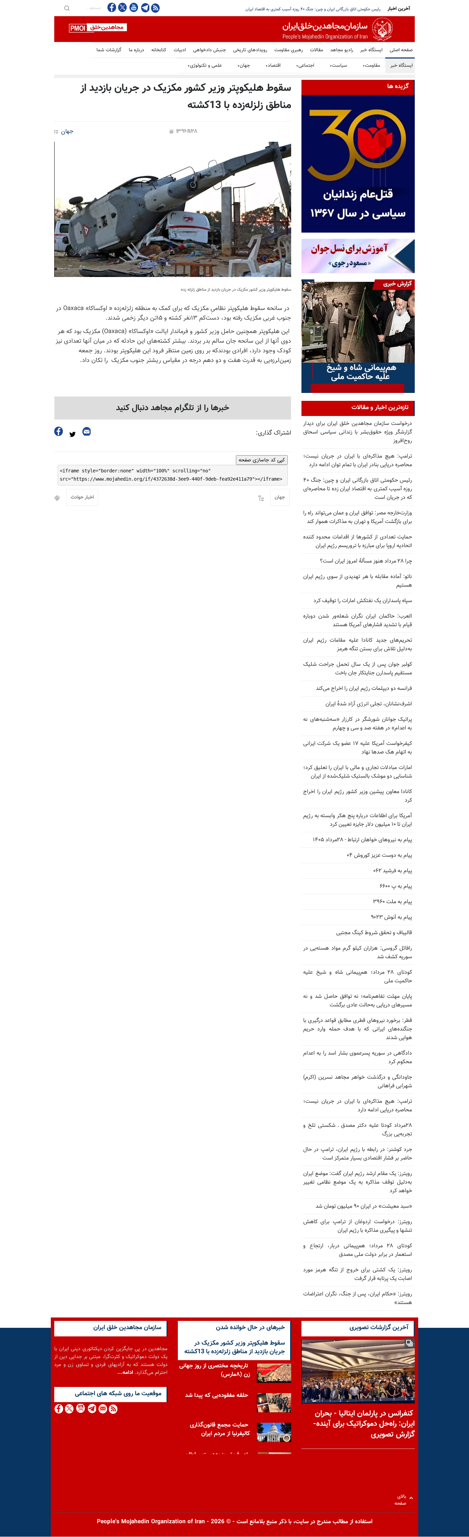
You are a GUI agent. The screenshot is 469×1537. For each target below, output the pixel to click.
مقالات (316, 50)
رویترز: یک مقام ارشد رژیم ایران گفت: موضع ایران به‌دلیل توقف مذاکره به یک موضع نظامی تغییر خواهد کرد (357, 1182)
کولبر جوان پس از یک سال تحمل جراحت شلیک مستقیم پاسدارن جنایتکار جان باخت (357, 668)
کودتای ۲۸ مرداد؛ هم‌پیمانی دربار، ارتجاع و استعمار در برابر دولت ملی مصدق (357, 1250)
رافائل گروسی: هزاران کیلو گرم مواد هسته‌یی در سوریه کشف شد (357, 952)
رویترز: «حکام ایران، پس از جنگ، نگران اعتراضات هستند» (357, 1298)
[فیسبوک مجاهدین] (111, 7)
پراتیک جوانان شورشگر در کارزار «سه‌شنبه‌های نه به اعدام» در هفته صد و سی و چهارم (357, 724)
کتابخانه (159, 50)
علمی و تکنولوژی (204, 66)
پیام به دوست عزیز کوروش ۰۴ (379, 855)
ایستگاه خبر (371, 50)
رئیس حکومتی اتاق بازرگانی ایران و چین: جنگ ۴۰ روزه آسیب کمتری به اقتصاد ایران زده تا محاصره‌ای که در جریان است (357, 489)
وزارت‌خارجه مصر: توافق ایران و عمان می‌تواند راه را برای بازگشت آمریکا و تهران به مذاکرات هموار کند (357, 517)
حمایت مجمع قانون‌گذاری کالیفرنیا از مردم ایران (220, 1429)
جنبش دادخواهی (209, 50)
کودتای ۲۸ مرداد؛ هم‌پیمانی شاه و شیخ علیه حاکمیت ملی (357, 976)
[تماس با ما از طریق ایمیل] (102, 1409)
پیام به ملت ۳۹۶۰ (392, 902)
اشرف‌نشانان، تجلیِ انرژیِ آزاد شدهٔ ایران (368, 704)
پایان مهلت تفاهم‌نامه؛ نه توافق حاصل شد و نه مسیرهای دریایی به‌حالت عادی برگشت (357, 1001)
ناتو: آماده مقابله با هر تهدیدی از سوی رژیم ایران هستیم (357, 581)
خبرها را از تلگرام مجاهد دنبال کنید (172, 408)
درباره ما (136, 50)
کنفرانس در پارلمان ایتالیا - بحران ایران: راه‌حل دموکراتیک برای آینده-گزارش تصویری (364, 1424)
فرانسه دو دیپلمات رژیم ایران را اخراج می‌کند (364, 688)
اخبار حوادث (82, 497)
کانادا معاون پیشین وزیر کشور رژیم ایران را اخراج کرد (357, 796)
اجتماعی (305, 66)
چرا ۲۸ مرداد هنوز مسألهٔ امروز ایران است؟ (366, 561)
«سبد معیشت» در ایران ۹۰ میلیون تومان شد (364, 1206)
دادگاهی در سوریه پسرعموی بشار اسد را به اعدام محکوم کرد (357, 1057)
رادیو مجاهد (341, 50)
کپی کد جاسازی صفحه (262, 460)
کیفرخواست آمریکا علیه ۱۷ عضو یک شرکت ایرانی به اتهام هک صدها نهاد (357, 748)
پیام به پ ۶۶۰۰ (396, 886)
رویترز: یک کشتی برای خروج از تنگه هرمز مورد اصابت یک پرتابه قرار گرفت (357, 1274)
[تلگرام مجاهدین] (144, 7)
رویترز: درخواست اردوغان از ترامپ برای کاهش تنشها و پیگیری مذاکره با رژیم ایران (357, 1226)
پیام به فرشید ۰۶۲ (392, 871)
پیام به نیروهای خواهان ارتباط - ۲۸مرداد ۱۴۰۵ (362, 840)
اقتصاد (273, 66)
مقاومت (371, 66)
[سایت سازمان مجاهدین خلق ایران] (234, 29)
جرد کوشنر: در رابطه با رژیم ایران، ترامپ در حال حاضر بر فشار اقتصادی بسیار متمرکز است (357, 1154)
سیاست (338, 66)
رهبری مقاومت (288, 50)
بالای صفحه (402, 1498)
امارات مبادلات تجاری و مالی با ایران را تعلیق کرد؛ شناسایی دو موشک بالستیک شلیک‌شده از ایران (357, 772)
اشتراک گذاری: (273, 433)
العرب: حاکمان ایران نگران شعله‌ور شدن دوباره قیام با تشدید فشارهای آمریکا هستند (357, 620)
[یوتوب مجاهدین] (133, 7)
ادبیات (180, 50)
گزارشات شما (109, 50)
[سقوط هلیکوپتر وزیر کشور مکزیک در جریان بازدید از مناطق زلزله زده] (172, 209)
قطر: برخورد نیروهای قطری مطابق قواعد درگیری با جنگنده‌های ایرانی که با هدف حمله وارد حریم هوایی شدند (357, 1029)
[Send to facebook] (58, 431)
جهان (243, 66)
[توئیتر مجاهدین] (122, 7)
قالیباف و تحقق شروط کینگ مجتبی (374, 933)
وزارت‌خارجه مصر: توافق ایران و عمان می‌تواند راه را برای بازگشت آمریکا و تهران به (315, 9)
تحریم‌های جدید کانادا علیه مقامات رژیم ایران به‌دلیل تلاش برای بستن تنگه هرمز (357, 644)
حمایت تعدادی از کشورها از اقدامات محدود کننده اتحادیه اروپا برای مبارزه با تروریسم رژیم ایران (357, 541)
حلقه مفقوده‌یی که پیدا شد (216, 1395)
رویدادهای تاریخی (250, 50)
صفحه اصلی (401, 50)
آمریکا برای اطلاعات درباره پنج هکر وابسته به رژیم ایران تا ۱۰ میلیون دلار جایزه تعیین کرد (357, 820)
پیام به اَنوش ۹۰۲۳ (391, 917)
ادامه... (125, 1373)
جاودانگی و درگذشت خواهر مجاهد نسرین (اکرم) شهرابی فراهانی (357, 1081)
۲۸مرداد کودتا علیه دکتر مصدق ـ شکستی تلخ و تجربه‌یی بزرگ (357, 1130)
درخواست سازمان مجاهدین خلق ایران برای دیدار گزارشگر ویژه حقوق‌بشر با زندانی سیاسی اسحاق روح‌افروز (357, 432)
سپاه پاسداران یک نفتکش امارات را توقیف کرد (362, 601)
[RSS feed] (155, 8)
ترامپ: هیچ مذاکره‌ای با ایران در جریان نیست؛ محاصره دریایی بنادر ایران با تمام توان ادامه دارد (357, 460)
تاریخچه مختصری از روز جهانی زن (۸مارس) (214, 1370)
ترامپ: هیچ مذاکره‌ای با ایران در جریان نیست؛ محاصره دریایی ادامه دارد (357, 1105)
